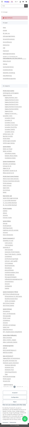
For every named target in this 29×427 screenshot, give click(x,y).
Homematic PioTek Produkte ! (12, 252)
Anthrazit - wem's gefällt (11, 261)
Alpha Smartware (7, 337)
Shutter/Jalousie (7, 225)
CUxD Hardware (9, 245)
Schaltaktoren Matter (10, 158)
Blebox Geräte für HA (8, 173)
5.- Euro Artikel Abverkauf (9, 200)
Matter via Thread (7, 149)
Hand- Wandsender (8, 234)
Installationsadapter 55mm (12, 272)
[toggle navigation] (2, 1)
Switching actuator (8, 228)
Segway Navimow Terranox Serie (13, 106)
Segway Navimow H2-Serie (11, 100)
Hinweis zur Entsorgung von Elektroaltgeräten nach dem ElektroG (12, 57)
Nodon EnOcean (7, 185)
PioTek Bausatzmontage (9, 376)
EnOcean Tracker (7, 217)
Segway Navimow (7, 95)
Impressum (5, 422)
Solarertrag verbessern (11, 372)
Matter (4, 192)
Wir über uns (6, 33)
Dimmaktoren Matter (10, 153)
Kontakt (5, 30)
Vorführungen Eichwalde (9, 140)
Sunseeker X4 (8, 120)
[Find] (26, 6)
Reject (14, 401)
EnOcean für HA (7, 166)
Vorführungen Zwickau (9, 143)
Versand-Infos (6, 381)
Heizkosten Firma (9, 367)
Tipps (6, 374)
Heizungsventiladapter (11, 277)
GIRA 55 (5, 348)
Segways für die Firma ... (11, 113)
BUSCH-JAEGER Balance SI (9, 350)
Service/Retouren (7, 42)
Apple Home (6, 187)
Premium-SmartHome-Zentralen (11, 181)
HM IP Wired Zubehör (8, 305)
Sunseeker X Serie (7, 115)
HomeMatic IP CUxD (8, 240)
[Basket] (26, 1)
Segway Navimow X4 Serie (11, 104)
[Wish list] (23, 1)
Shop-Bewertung (7, 75)
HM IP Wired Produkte (8, 303)
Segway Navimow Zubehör (11, 109)
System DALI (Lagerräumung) (10, 198)
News (4, 27)
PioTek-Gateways (7, 183)
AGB (4, 48)
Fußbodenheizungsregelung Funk (13, 279)
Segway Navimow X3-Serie (11, 102)
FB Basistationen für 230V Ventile (13, 296)
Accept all (14, 392)
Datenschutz (13, 422)
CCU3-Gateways (9, 263)
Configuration (15, 397)
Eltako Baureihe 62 (8, 329)
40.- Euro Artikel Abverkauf (10, 205)
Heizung (5, 223)
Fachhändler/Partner (8, 67)
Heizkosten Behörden (10, 365)
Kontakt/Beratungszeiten (9, 78)
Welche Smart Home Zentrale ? (11, 178)
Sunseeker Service (9, 131)
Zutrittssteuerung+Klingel (11, 258)
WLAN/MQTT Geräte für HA (10, 170)
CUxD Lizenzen (8, 243)
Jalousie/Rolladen (9, 270)
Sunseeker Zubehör (10, 129)
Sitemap (5, 64)
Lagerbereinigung (8, 384)
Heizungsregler (7, 316)
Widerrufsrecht (7, 61)
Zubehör (5, 210)
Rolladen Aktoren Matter (11, 155)
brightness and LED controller (10, 230)
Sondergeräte (8, 286)
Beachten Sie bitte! (8, 136)
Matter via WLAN (7, 151)
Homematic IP (6, 247)
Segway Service (9, 111)
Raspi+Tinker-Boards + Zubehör (13, 254)
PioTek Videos (6, 138)
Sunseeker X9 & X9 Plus (11, 127)
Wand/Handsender (10, 265)
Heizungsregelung (9, 274)
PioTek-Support (7, 378)
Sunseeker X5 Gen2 (10, 122)
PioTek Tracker (6, 318)
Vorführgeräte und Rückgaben (11, 93)
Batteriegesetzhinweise (9, 53)
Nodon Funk (6, 327)
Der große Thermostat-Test (10, 360)
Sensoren (5, 215)
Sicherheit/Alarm (9, 281)
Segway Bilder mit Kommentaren (11, 358)
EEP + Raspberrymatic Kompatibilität (12, 331)
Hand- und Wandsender (9, 313)
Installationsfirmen (8, 70)
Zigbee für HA (6, 168)
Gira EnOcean (6, 190)
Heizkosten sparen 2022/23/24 (11, 363)
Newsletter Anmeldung (9, 72)
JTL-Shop (17, 425)
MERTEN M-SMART (8, 352)
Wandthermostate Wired (11, 298)
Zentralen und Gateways (9, 163)
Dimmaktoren (8, 268)
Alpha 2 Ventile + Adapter (9, 340)
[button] (20, 1)
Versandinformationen (9, 39)
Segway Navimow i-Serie (11, 97)
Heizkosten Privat (9, 369)
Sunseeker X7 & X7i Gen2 (11, 125)
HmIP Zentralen (9, 249)
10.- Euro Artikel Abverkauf (10, 202)
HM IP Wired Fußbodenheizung (11, 294)
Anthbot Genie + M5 (8, 134)
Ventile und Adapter (10, 301)
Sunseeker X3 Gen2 (10, 118)
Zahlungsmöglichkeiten (9, 36)
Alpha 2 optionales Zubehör (10, 342)
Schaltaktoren (8, 256)
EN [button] (16, 2)
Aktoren (5, 213)
